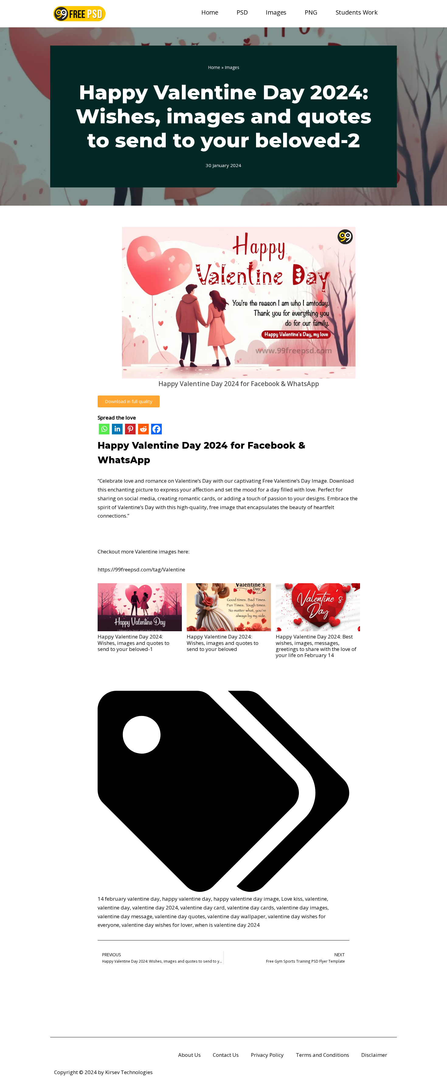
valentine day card (202, 907)
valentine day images (301, 907)
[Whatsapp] (104, 430)
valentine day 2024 (155, 907)
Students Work (357, 12)
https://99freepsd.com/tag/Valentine (141, 569)
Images (276, 12)
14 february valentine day (129, 898)
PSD (242, 12)
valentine (316, 898)
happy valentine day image (246, 898)
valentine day (114, 907)
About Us (189, 1054)
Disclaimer (374, 1054)
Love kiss (292, 898)
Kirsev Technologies (129, 1072)
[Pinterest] (130, 430)
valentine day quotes (180, 916)
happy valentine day (186, 898)
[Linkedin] (117, 430)
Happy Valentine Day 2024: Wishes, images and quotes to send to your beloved (222, 642)
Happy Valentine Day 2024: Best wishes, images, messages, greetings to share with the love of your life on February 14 (316, 646)
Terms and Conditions (322, 1054)
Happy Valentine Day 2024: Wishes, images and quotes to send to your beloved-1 (133, 642)
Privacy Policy (267, 1054)
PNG (311, 12)
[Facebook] (156, 430)
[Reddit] (143, 430)
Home (209, 12)
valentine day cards (250, 907)
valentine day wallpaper (236, 916)
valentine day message (125, 916)
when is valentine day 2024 (227, 924)
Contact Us (226, 1054)
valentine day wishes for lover (157, 924)
